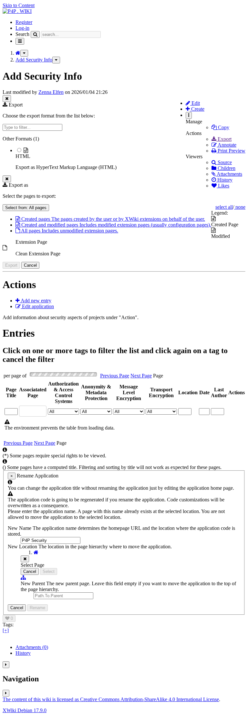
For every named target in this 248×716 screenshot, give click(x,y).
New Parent (33, 583)
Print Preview (230, 150)
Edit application (37, 306)
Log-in (22, 28)
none (239, 207)
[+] (6, 630)
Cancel (30, 265)
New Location (22, 546)
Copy (223, 127)
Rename (37, 607)
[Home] (18, 53)
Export (224, 139)
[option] (130, 158)
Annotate (226, 145)
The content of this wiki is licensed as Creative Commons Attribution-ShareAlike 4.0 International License (111, 699)
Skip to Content (19, 5)
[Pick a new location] (23, 577)
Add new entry (35, 300)
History (224, 180)
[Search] (35, 34)
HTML (23, 156)
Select (49, 571)
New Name (20, 528)
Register (24, 22)
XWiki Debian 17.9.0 (24, 710)
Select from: (25, 207)
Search (22, 34)
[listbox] (124, 153)
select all (224, 207)
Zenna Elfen (51, 92)
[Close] (25, 558)
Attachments (229, 174)
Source (224, 162)
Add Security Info (34, 59)
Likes (223, 185)
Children (225, 168)
